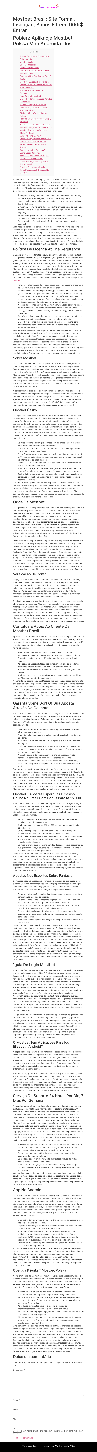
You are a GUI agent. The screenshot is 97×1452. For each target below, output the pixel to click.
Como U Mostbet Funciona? (32, 150)
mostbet (16, 280)
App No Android (27, 110)
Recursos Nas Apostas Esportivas (35, 124)
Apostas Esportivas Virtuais (32, 167)
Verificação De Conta (29, 67)
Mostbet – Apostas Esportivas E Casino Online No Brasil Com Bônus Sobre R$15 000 (36, 85)
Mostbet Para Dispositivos (31, 158)
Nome (16, 1400)
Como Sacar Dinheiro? (30, 153)
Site (14, 1419)
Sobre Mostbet (26, 59)
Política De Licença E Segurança (34, 56)
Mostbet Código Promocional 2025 (36, 127)
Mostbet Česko (26, 62)
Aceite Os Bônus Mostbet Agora (34, 156)
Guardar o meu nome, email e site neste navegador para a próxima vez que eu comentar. (48, 1432)
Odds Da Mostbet (28, 65)
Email (16, 1410)
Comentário (19, 1370)
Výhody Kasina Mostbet (30, 136)
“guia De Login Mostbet (30, 96)
